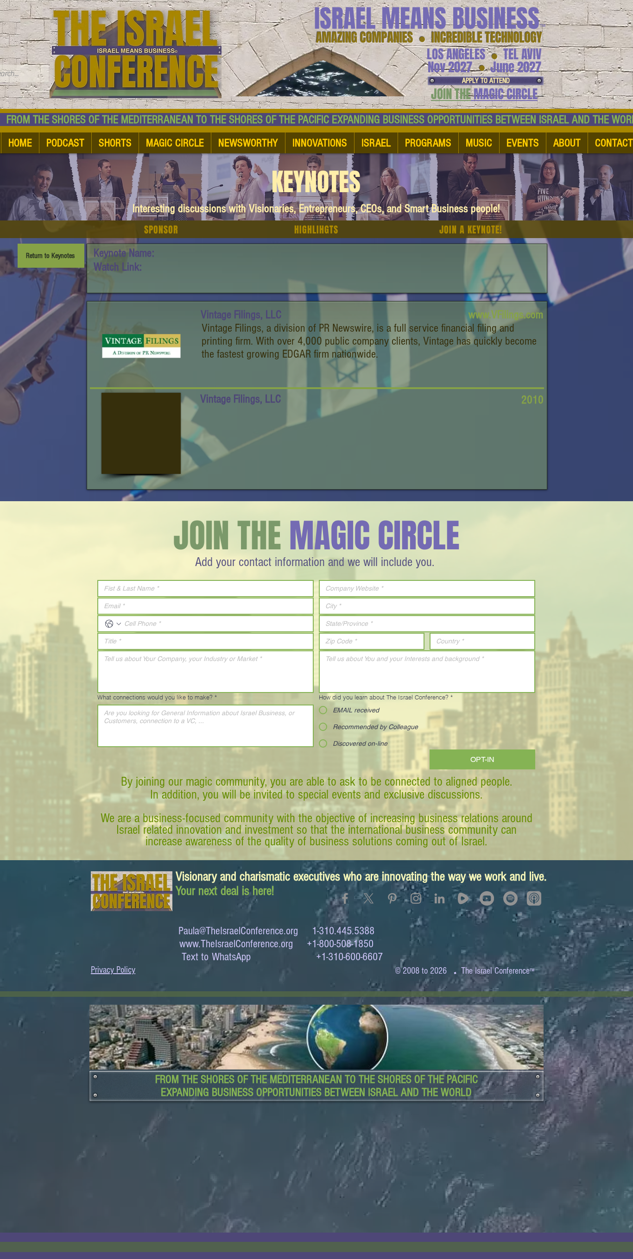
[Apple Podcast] (534, 898)
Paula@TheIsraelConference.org (238, 931)
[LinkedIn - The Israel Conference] (439, 898)
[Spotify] (510, 898)
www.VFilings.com (505, 314)
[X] (368, 898)
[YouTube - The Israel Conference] (487, 898)
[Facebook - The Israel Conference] (345, 898)
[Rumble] (463, 898)
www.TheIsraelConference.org (236, 944)
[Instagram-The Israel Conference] (416, 898)
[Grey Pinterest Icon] (392, 898)
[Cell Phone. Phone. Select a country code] (113, 624)
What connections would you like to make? (157, 697)
